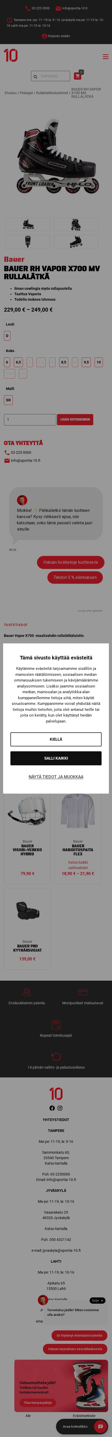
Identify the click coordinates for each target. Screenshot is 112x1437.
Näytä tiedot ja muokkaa (56, 776)
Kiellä (56, 739)
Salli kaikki (56, 758)
